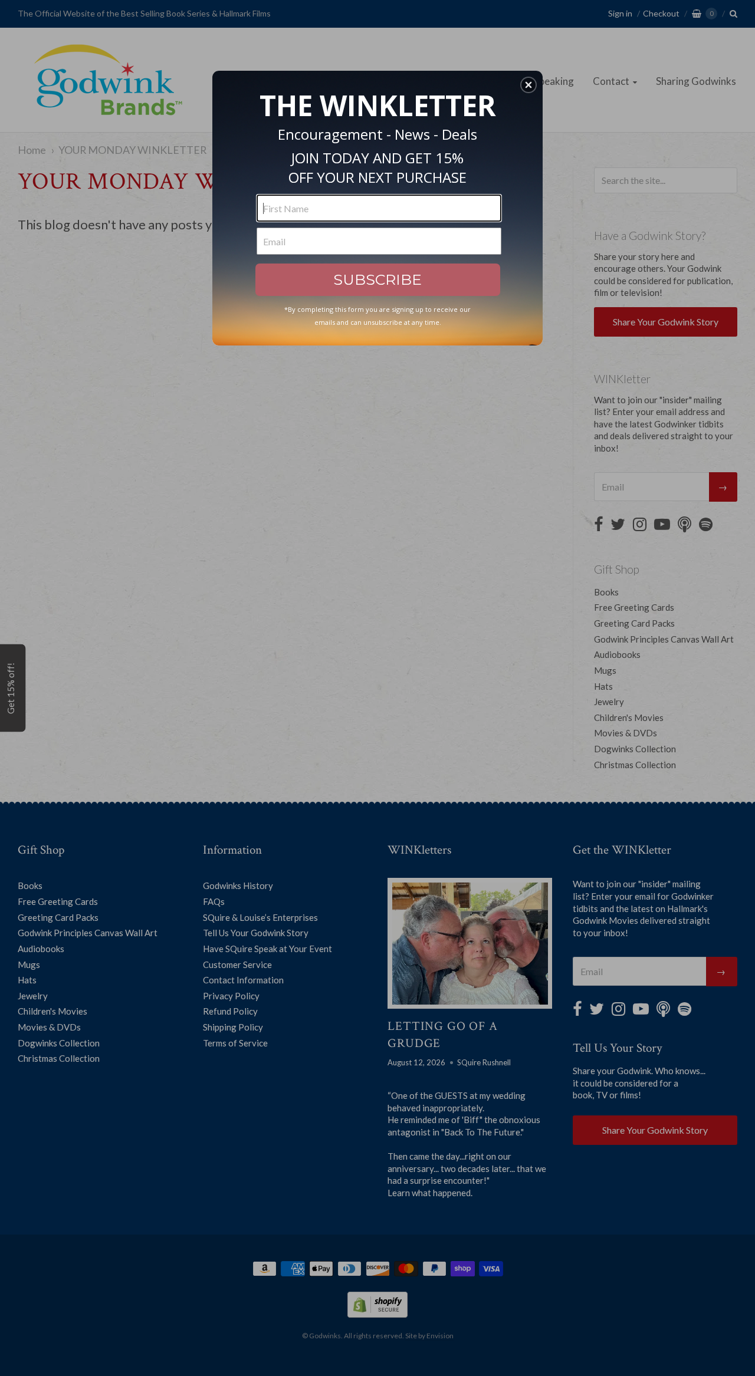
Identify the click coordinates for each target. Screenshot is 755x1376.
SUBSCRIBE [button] (377, 279)
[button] (528, 85)
